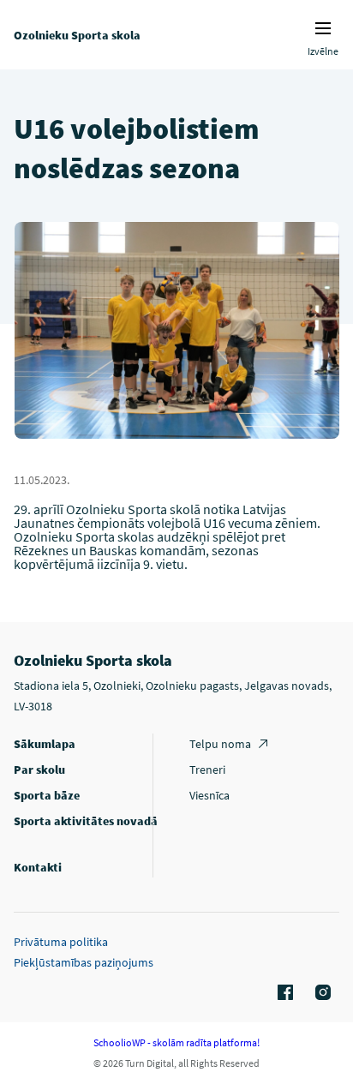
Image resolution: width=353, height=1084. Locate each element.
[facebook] (283, 993)
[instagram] (320, 993)
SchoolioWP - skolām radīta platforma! (176, 1042)
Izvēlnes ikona (323, 28)
